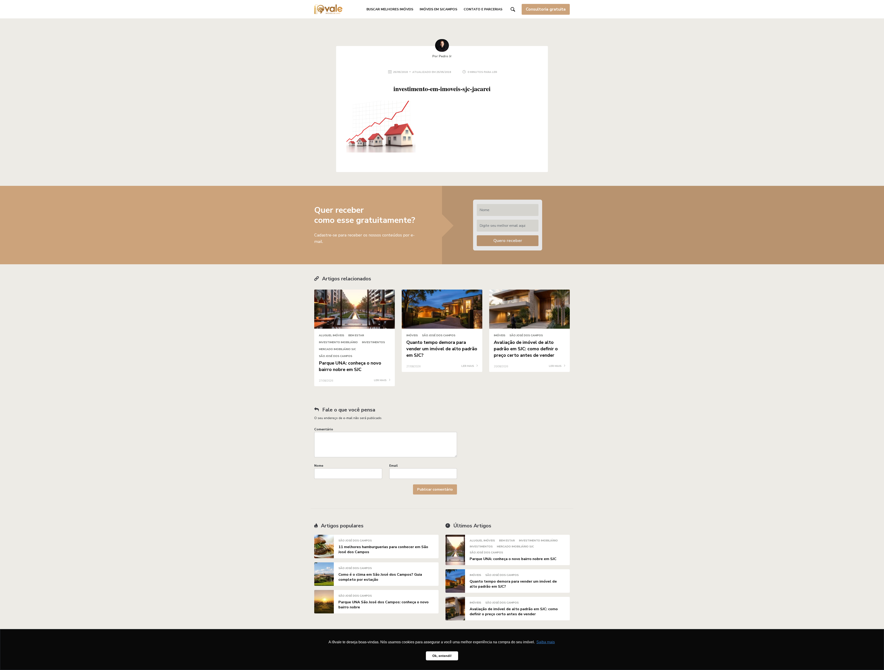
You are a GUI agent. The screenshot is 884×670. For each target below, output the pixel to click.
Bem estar (356, 335)
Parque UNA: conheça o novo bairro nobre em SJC (350, 366)
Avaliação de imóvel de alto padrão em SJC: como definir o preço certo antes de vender (526, 348)
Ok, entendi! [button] (442, 656)
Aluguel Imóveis (331, 335)
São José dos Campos (335, 356)
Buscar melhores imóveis (389, 9)
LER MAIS (380, 380)
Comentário (323, 429)
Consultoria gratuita (546, 9)
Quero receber (507, 240)
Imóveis (412, 335)
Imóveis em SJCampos (438, 9)
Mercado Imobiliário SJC (337, 349)
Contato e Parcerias (483, 9)
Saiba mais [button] (545, 642)
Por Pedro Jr (442, 56)
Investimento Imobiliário (338, 342)
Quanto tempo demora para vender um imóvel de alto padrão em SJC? (441, 348)
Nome (318, 465)
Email (393, 465)
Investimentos (373, 342)
